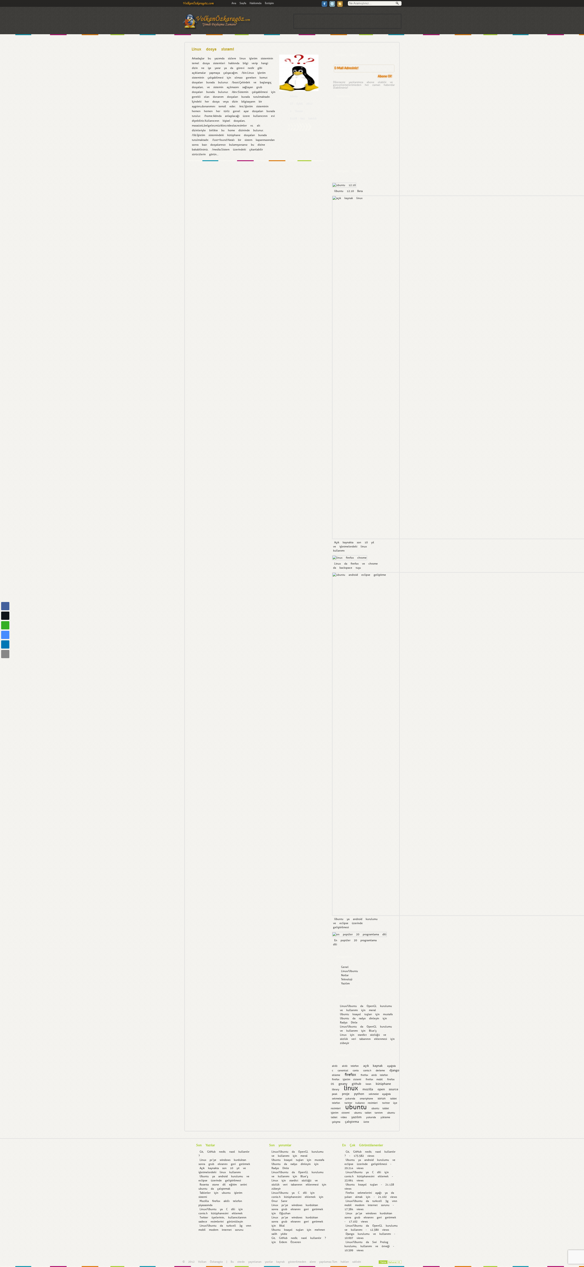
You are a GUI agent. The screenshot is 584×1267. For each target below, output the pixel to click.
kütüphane (383, 1084)
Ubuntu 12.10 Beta (348, 191)
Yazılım (345, 983)
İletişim (269, 3)
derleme (380, 1070)
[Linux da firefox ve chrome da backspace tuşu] (349, 557)
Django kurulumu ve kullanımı (368, 1233)
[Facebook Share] (5, 606)
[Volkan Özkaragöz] (199, 4)
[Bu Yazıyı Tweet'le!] (332, 6)
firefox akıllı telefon (374, 1075)
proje (345, 1094)
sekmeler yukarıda (343, 1098)
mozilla (367, 1089)
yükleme (385, 1117)
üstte (366, 1121)
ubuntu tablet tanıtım (368, 1112)
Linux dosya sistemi (213, 49)
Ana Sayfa (239, 3)
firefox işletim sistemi (346, 1079)
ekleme (336, 1075)
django (394, 1070)
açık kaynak (373, 1066)
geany (343, 1084)
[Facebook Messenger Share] (5, 635)
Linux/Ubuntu (349, 971)
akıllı (334, 1066)
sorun (382, 1098)
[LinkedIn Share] (5, 644)
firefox (350, 1074)
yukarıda (371, 1117)
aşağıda (391, 1066)
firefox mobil (374, 1079)
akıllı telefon (350, 1066)
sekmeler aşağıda (380, 1094)
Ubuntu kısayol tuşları (356, 1014)
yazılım (356, 1117)
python (359, 1094)
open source (388, 1089)
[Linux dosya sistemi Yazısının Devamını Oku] (299, 130)
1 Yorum (296, 111)
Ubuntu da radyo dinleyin (359, 1018)
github (356, 1084)
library (335, 1089)
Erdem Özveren (290, 1242)
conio (356, 1070)
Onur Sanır (279, 1201)
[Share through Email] (5, 654)
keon (368, 1084)
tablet (393, 1098)
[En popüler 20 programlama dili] (359, 934)
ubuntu (356, 1107)
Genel (345, 967)
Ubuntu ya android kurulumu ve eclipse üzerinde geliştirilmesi (355, 923)
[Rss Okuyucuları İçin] (340, 6)
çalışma (336, 1121)
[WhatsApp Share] (5, 625)
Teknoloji (346, 979)
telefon (336, 1102)
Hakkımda (255, 3)
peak (334, 1094)
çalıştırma (352, 1122)
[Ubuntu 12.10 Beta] (343, 185)
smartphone (366, 1098)
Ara (399, 4)
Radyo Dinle (348, 1022)
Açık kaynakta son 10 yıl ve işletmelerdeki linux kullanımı (353, 546)
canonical (343, 1070)
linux (351, 1088)
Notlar (345, 975)
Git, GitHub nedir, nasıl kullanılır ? (298, 1238)
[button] (5, 663)
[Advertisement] (347, 21)
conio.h (367, 1070)
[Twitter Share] (5, 616)
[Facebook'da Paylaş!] (324, 6)
